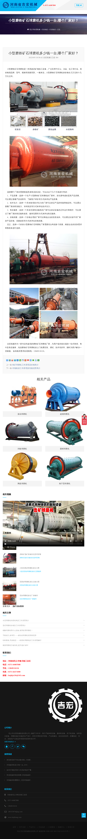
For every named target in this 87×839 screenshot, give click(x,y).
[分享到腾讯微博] (15, 360)
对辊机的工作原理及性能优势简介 (26, 368)
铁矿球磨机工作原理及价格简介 (25, 365)
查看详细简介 (9, 742)
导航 (78, 5)
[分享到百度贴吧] (36, 360)
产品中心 (32, 827)
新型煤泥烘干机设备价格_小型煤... (19, 760)
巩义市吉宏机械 (34, 29)
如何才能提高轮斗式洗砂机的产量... (20, 770)
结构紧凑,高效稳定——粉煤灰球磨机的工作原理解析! (22, 640)
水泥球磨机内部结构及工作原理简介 (16, 620)
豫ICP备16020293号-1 (62, 831)
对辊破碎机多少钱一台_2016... (18, 765)
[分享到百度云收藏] (28, 360)
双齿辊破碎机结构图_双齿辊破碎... (19, 775)
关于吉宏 (22, 827)
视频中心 (61, 827)
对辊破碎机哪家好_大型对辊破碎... (19, 780)
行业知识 (53, 29)
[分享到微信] (20, 360)
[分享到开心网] (25, 360)
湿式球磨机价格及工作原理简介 (14, 625)
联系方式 (71, 827)
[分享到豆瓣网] (38, 360)
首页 (14, 827)
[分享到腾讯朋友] (33, 360)
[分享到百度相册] (23, 360)
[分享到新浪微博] (12, 360)
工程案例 (51, 827)
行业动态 (45, 29)
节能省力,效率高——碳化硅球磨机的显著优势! (20, 635)
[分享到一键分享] (31, 360)
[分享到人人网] (18, 360)
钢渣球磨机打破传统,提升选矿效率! (15, 645)
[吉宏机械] (20, 5)
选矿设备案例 (18, 606)
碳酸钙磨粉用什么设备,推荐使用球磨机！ (18, 630)
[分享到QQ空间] (10, 360)
